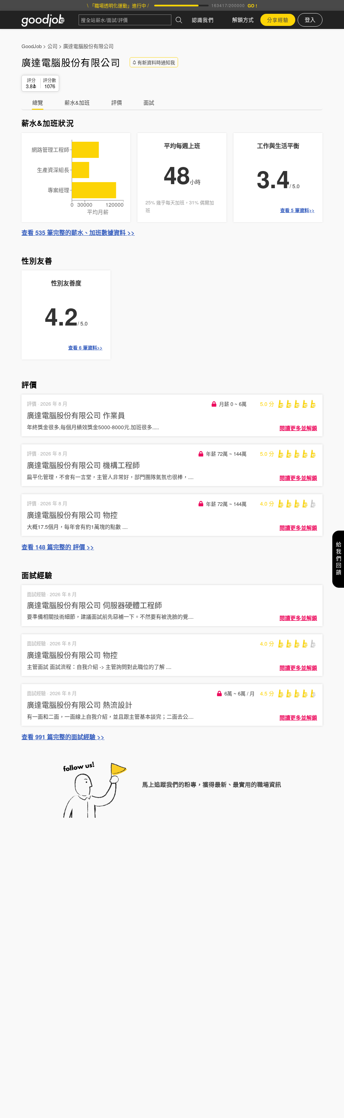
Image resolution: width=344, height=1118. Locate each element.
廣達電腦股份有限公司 (88, 45)
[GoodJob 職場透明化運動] (50, 20)
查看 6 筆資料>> (85, 347)
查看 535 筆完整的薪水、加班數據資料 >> (78, 233)
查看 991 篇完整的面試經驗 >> (63, 737)
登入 (310, 20)
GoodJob (32, 45)
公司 (52, 45)
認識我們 (203, 19)
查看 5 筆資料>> (297, 210)
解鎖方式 (243, 20)
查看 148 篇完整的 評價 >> (58, 547)
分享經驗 (278, 19)
